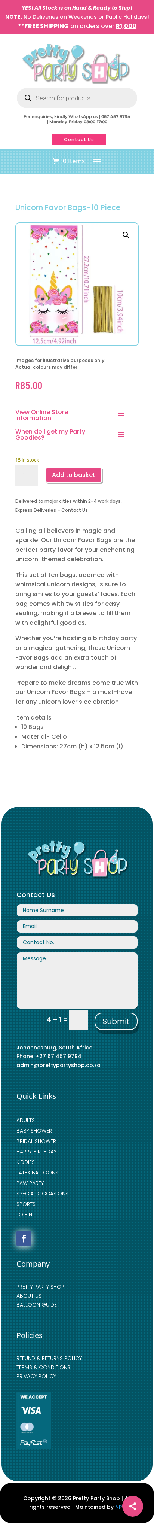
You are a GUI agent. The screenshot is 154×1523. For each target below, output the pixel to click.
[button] (126, 235)
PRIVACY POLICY (36, 1376)
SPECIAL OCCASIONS (42, 1193)
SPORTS (26, 1204)
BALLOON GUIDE (36, 1304)
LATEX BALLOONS (37, 1172)
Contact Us (79, 139)
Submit (116, 1021)
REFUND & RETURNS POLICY (49, 1358)
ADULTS (25, 1120)
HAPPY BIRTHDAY (36, 1151)
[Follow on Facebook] (23, 1238)
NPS (120, 1507)
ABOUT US (28, 1295)
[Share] (132, 1506)
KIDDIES (25, 1162)
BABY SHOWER (34, 1130)
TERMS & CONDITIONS (43, 1367)
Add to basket (73, 475)
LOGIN (24, 1214)
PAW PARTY (30, 1183)
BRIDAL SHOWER (36, 1141)
